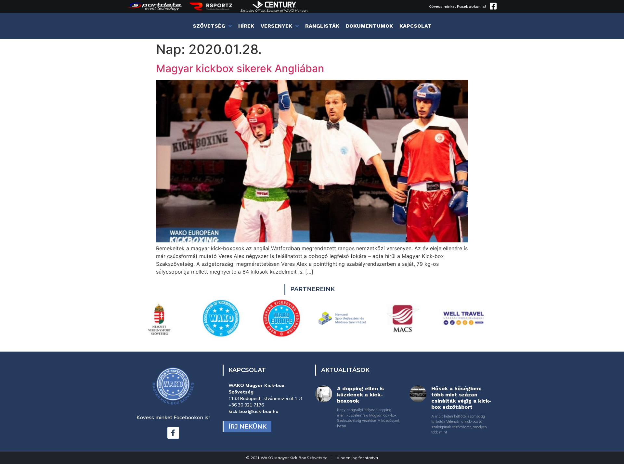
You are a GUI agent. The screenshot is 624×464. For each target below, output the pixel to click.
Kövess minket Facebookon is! (457, 6)
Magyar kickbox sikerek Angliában (240, 68)
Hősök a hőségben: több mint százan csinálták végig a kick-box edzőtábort (461, 397)
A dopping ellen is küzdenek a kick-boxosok (360, 394)
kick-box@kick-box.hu (253, 411)
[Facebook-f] (173, 433)
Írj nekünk (247, 426)
